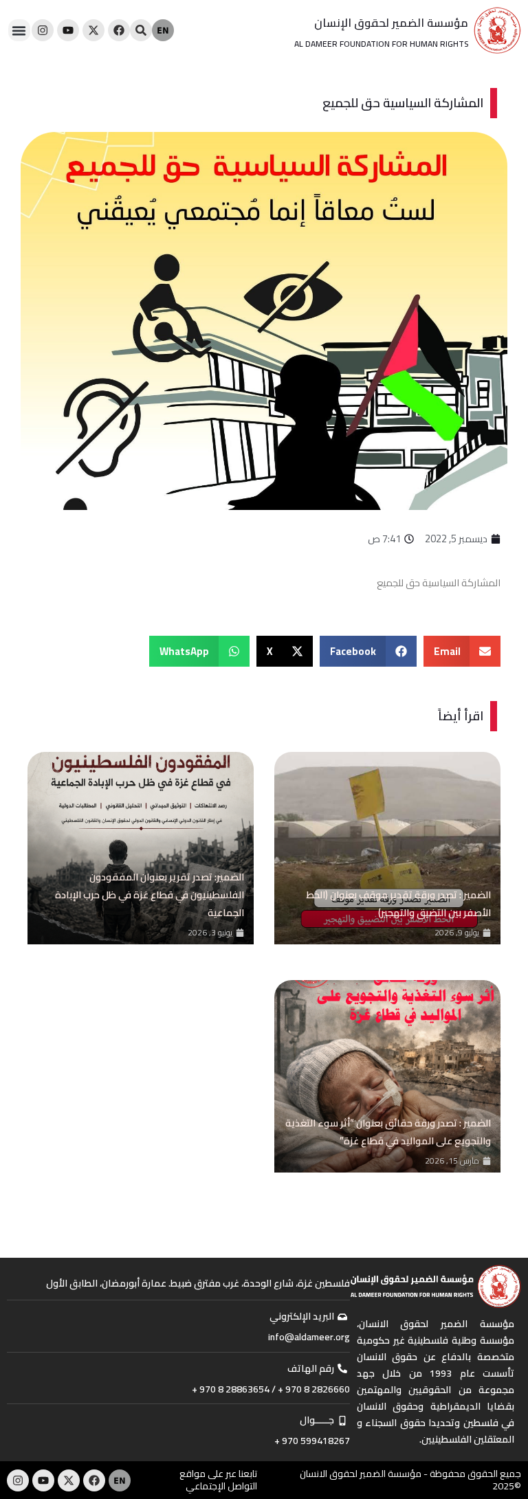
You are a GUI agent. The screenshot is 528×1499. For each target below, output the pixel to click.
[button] (19, 30)
